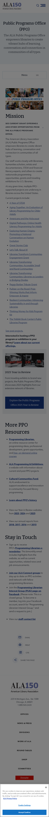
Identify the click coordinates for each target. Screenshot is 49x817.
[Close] (46, 787)
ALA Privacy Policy (10, 798)
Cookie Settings (24, 805)
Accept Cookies (24, 812)
